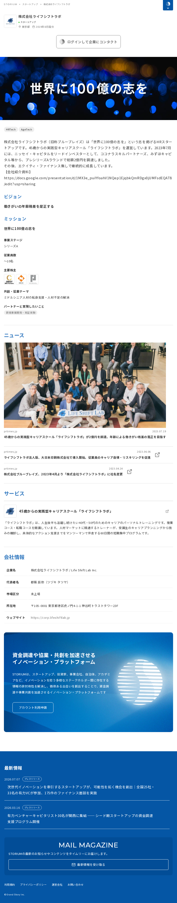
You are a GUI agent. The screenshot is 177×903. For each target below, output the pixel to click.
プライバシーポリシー (33, 884)
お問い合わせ (75, 884)
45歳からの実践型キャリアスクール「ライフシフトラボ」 (66, 511)
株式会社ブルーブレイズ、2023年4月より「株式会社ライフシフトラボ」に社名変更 (63, 474)
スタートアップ (30, 4)
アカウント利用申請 (33, 707)
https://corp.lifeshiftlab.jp (50, 617)
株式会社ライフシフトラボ (40, 16)
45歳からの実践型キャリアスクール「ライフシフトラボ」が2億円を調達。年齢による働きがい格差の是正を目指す (85, 437)
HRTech (11, 129)
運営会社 (57, 884)
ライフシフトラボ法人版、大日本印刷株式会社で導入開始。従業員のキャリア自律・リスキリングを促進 (77, 457)
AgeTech (26, 129)
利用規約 (9, 884)
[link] (85, 391)
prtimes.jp (11, 431)
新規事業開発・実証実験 (20, 312)
